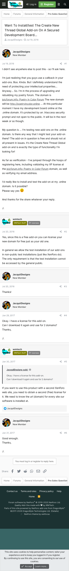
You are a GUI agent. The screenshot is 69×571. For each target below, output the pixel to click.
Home (32, 496)
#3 (65, 286)
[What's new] (59, 4)
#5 (65, 361)
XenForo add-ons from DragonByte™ (48, 508)
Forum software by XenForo (34, 502)
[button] (4, 4)
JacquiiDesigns (14, 39)
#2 (65, 231)
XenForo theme (31, 514)
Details (55, 511)
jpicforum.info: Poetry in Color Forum (23, 99)
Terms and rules (28, 491)
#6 (65, 432)
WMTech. (50, 505)
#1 (65, 63)
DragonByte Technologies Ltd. (36, 511)
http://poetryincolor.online (25, 103)
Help (59, 491)
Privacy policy (46, 491)
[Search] (65, 4)
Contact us (12, 491)
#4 (65, 315)
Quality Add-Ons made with (28, 505)
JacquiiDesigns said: (17, 369)
